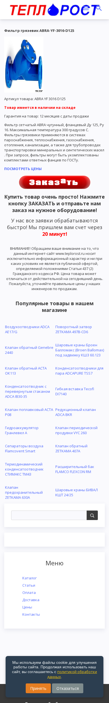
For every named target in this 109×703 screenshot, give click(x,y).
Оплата (29, 592)
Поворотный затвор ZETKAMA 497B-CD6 (73, 329)
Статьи (28, 585)
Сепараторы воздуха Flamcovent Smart (24, 448)
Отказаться (67, 688)
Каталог (29, 577)
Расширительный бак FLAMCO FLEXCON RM (74, 469)
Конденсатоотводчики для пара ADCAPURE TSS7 (79, 371)
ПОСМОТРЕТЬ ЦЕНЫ (23, 168)
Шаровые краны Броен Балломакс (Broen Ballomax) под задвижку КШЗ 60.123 (79, 350)
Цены (27, 607)
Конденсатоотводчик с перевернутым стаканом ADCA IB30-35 (27, 391)
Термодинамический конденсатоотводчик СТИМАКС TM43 (24, 469)
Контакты (31, 614)
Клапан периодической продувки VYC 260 (76, 430)
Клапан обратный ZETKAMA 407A (71, 448)
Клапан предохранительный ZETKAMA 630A (24, 492)
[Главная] (54, 8)
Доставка (30, 599)
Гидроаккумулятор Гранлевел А (22, 430)
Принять (38, 688)
